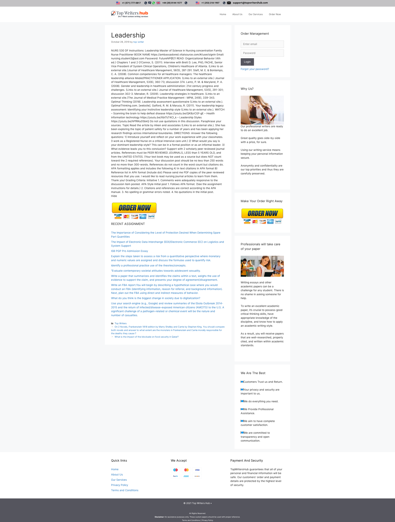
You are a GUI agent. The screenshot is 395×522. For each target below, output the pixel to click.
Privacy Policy (119, 485)
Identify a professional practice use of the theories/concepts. (148, 265)
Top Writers (121, 323)
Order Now (275, 14)
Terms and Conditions (124, 490)
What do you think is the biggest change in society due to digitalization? (155, 298)
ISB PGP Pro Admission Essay (129, 251)
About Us (237, 14)
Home (223, 14)
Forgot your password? (255, 69)
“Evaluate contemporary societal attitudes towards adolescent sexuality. (156, 270)
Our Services (256, 14)
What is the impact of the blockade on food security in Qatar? (147, 336)
